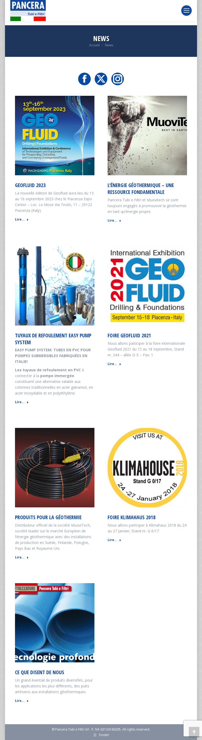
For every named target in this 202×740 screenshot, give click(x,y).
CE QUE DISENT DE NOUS (39, 672)
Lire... (20, 219)
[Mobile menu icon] (186, 10)
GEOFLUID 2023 (30, 185)
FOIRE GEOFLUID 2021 (129, 335)
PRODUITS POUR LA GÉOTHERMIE (48, 517)
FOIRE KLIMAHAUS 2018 (131, 517)
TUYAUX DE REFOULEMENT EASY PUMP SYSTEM (53, 339)
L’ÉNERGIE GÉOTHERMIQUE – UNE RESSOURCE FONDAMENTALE (141, 189)
